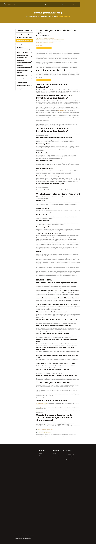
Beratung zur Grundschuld (43, 430)
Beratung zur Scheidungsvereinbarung (23, 48)
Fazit (37, 44)
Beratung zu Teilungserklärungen (44, 432)
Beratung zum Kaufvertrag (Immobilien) (45, 429)
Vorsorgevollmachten (22, 79)
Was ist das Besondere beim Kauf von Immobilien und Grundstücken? (50, 39)
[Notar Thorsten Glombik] (9, 4)
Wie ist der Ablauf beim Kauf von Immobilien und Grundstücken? (49, 41)
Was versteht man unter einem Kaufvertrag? (45, 38)
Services (54, 16)
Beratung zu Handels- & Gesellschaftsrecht (23, 56)
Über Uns (50, 4)
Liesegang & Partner (41, 407)
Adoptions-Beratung (22, 52)
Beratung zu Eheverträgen (23, 85)
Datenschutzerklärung (57, 455)
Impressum (55, 457)
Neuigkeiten (63, 4)
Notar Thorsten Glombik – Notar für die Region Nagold (38, 16)
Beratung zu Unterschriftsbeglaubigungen (24, 66)
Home (25, 4)
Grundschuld (63, 230)
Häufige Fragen (39, 45)
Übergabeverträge (22, 75)
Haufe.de (38, 410)
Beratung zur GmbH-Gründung (22, 71)
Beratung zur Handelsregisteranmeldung (24, 61)
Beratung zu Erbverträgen (23, 34)
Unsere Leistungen (42, 4)
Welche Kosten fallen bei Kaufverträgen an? (45, 42)
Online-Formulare (33, 4)
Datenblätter (55, 460)
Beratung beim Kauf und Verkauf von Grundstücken (48, 428)
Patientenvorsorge (22, 82)
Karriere (69, 4)
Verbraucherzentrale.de (41, 403)
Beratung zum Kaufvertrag (24, 40)
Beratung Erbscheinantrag (24, 37)
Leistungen (41, 457)
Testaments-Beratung (23, 30)
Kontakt (57, 4)
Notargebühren (21, 89)
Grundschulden (61, 110)
